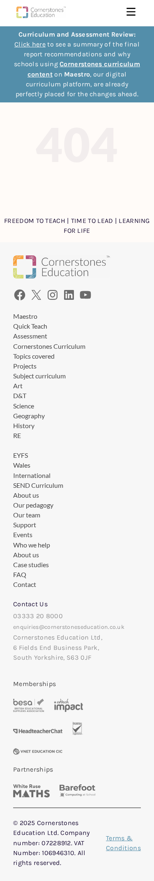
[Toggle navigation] (131, 12)
